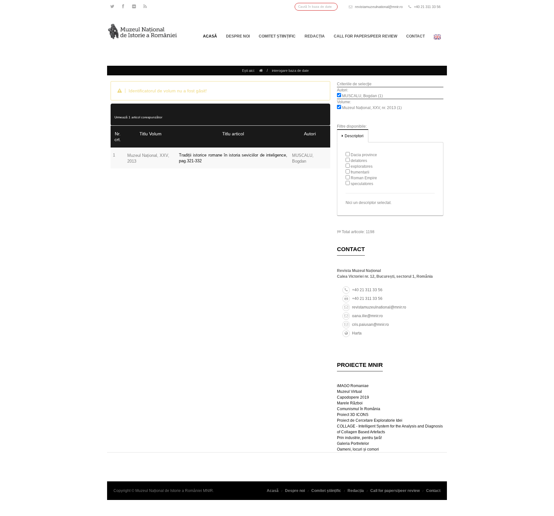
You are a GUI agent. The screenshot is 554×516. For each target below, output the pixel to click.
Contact (415, 36)
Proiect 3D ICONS (352, 414)
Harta (357, 333)
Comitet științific (277, 36)
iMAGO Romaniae (353, 386)
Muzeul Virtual (349, 391)
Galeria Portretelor (353, 443)
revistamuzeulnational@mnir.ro (379, 7)
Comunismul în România (358, 409)
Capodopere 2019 (353, 397)
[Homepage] (261, 70)
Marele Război (350, 403)
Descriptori (354, 136)
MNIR (208, 490)
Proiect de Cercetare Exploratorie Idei (369, 420)
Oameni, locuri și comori (358, 449)
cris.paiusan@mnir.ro (370, 324)
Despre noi (238, 36)
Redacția (315, 36)
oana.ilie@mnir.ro (367, 316)
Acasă (210, 36)
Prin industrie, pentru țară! (359, 438)
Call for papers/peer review (365, 36)
